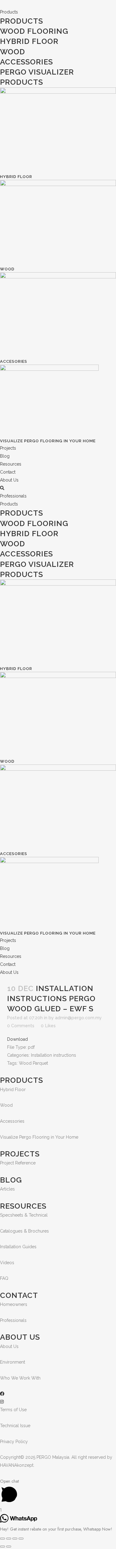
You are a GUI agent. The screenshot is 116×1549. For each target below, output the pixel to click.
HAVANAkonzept (16, 1465)
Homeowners (13, 1304)
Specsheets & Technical (24, 1215)
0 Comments (20, 1025)
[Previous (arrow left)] (2, 1546)
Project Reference (18, 1162)
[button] (13, 496)
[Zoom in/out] (21, 1538)
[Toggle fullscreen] (14, 1538)
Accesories (13, 361)
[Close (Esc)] (2, 1538)
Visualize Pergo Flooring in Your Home (48, 441)
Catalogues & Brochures (24, 1231)
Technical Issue (15, 1425)
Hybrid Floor (29, 41)
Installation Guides (18, 1246)
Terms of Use (13, 1409)
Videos (7, 1262)
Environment (12, 1362)
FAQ (4, 1278)
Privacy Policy (14, 1441)
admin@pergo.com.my (78, 1017)
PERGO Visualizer (37, 72)
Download (17, 1039)
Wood (12, 51)
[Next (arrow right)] (8, 1546)
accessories (26, 61)
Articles (7, 1189)
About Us (9, 1346)
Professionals (13, 1320)
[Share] (8, 1538)
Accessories (12, 1121)
